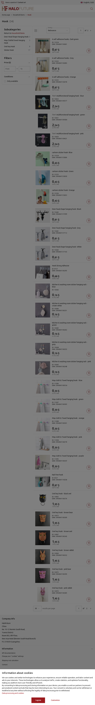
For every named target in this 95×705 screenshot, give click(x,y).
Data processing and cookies (13, 693)
